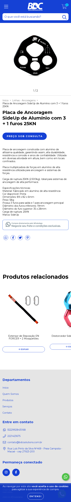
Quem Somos (10, 393)
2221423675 (13, 436)
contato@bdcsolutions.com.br (24, 442)
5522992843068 (16, 429)
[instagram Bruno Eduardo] (6, 472)
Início (5, 100)
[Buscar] (64, 17)
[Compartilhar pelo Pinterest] (27, 238)
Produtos (7, 400)
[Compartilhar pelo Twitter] (20, 238)
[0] (64, 7)
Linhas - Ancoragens (24, 100)
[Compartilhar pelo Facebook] (13, 238)
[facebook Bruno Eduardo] (16, 472)
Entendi (36, 496)
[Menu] (6, 7)
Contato (7, 412)
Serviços (7, 406)
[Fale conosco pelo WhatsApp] (65, 477)
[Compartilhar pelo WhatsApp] (5, 237)
